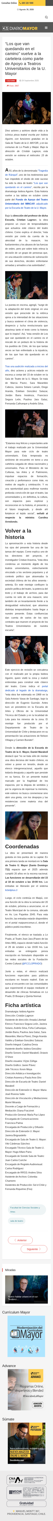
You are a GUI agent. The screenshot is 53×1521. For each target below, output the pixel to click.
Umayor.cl (49, 3)
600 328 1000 (27, 3)
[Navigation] (46, 27)
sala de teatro (16, 1221)
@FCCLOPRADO (31, 963)
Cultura (11, 81)
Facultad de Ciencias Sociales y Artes (25, 1209)
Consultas (9, 3)
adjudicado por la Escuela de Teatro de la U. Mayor (26, 203)
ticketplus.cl (11, 890)
